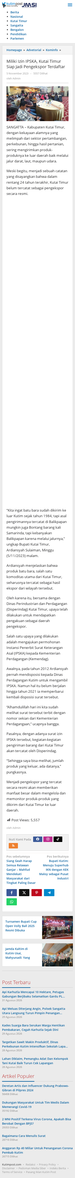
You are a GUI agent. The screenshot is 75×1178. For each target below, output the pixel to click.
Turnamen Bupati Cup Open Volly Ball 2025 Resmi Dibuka (21, 926)
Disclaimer (8, 1168)
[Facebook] (37, 839)
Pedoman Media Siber (32, 1168)
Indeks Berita (58, 1168)
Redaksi (30, 1164)
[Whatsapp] (11, 901)
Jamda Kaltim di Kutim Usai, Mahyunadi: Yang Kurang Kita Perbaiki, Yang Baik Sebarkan (20, 957)
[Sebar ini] (11, 892)
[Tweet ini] (24, 892)
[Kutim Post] (19, 5)
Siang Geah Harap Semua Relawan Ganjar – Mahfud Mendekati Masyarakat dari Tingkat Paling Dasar (21, 869)
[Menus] (70, 5)
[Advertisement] (37, 354)
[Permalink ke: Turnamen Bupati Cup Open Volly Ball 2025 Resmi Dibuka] (56, 927)
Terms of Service (12, 1172)
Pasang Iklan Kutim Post (41, 1172)
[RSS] (13, 845)
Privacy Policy (47, 1164)
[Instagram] (47, 839)
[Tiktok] (58, 839)
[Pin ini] (36, 892)
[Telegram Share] (49, 892)
